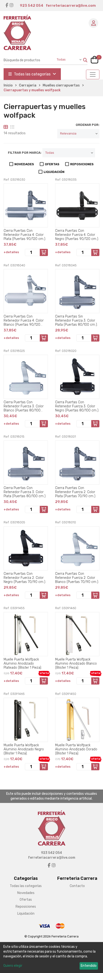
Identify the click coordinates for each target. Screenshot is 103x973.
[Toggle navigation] (92, 74)
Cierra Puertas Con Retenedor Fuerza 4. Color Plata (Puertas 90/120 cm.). (25, 235)
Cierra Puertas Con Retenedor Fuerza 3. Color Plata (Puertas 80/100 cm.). (25, 492)
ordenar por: (87, 125)
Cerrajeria (27, 85)
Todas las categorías (32, 74)
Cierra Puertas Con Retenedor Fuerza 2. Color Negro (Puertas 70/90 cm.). (25, 578)
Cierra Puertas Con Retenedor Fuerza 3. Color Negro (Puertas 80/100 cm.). (77, 406)
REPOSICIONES (82, 164)
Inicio (8, 85)
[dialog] (51, 957)
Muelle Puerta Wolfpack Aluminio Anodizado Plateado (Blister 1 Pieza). (23, 663)
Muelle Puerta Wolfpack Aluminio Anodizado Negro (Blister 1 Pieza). (24, 749)
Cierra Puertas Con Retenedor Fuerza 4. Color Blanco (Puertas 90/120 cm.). (24, 320)
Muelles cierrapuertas (61, 85)
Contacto (77, 886)
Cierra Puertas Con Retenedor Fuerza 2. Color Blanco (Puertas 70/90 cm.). (77, 578)
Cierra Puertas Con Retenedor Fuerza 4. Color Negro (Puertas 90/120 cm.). (77, 235)
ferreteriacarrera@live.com (71, 5)
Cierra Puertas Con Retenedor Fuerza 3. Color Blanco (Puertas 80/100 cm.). (24, 406)
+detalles (11, 252)
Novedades (25, 893)
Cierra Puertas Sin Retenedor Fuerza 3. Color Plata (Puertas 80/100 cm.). (76, 320)
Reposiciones (26, 907)
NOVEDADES (24, 164)
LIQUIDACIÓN (54, 172)
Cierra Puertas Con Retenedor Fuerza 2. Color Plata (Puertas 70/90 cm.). (75, 492)
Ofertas (26, 900)
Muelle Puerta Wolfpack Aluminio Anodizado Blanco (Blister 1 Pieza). (76, 663)
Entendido (89, 966)
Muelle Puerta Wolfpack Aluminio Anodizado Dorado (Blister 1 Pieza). (76, 749)
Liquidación (25, 914)
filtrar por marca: (24, 152)
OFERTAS (52, 164)
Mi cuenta (93, 23)
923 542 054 (31, 5)
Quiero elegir (12, 966)
